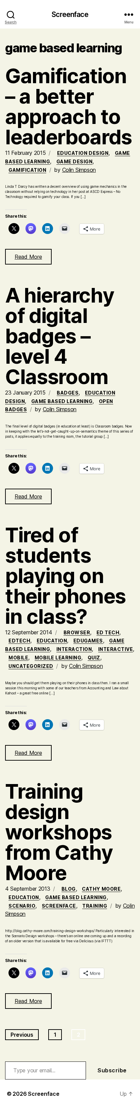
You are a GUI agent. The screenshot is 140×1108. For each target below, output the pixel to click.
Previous (22, 1034)
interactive (115, 649)
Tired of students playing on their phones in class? (65, 576)
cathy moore (101, 889)
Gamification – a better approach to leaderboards (68, 106)
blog (69, 889)
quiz (94, 657)
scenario (21, 906)
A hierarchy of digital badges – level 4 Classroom (59, 336)
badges (67, 393)
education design (82, 153)
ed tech (108, 632)
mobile (18, 657)
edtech (19, 640)
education (52, 640)
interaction (74, 649)
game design (74, 161)
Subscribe (112, 1070)
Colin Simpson (79, 169)
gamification (27, 170)
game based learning (62, 401)
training (94, 906)
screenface (59, 906)
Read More (28, 256)
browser (77, 632)
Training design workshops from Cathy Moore (59, 832)
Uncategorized (30, 666)
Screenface (70, 14)
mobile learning (58, 657)
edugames (88, 640)
